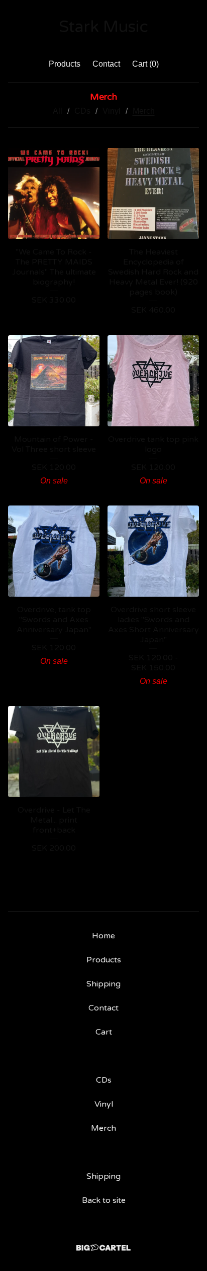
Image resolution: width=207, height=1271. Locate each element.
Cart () (145, 64)
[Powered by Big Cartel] (103, 1247)
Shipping (103, 984)
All (57, 111)
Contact (106, 64)
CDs (82, 111)
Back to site (104, 1200)
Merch (144, 111)
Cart (103, 1032)
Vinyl (111, 111)
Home (103, 936)
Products (64, 64)
